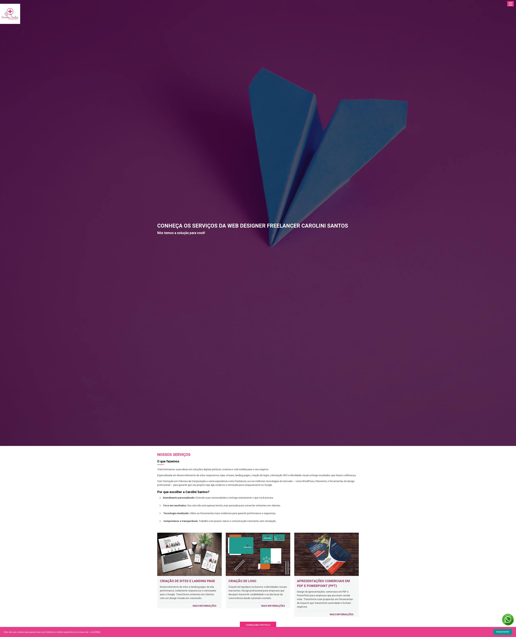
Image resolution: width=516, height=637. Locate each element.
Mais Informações (204, 605)
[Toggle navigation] (510, 3)
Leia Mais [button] (95, 631)
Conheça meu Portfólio (258, 625)
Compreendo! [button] (502, 632)
